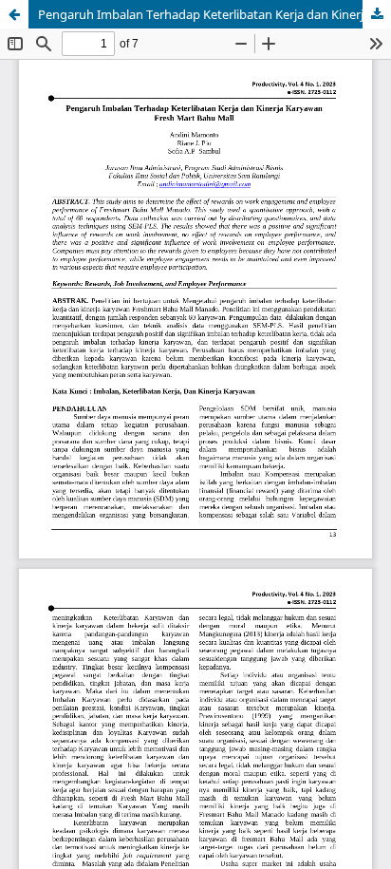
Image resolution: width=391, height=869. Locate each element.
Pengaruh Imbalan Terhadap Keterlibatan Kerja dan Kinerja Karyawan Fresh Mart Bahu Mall (214, 14)
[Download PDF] (377, 14)
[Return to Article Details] (14, 14)
